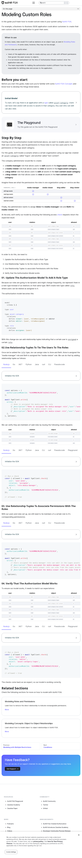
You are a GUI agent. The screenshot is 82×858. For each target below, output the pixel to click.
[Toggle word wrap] (73, 387)
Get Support (11, 769)
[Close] (79, 835)
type (46, 103)
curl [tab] (43, 364)
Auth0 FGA (66, 22)
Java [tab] (37, 364)
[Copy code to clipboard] (77, 301)
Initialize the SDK (12, 376)
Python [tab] (29, 364)
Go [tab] (14, 364)
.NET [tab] (20, 364)
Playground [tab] (72, 450)
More (7, 710)
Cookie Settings (11, 852)
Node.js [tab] (6, 364)
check (59, 215)
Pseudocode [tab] (59, 364)
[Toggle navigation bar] (33, 2)
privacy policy (38, 841)
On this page (7, 9)
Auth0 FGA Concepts (64, 84)
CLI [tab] (49, 364)
